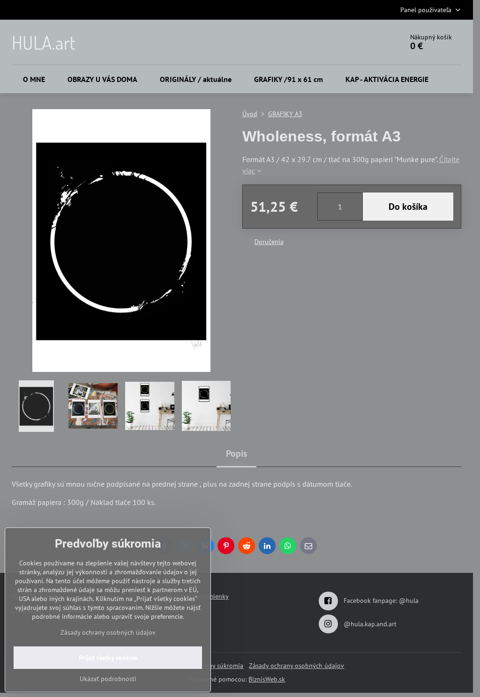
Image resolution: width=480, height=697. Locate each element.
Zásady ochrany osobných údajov (296, 665)
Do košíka (408, 206)
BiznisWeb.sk (266, 679)
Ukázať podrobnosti (108, 679)
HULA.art (43, 42)
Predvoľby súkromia (215, 665)
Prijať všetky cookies (108, 657)
